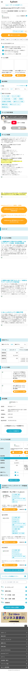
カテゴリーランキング (6, 639)
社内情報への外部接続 (6, 101)
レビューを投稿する (21, 16)
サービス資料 (13, 39)
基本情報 (2, 39)
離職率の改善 (4, 104)
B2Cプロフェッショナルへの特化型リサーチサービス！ (14, 561)
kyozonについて (5, 653)
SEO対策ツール (16, 521)
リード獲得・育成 (16, 529)
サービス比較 (25, 39)
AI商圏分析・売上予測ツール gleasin (13, 492)
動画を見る (3, 643)
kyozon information (5, 650)
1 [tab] (12, 623)
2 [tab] (14, 623)
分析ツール (15, 501)
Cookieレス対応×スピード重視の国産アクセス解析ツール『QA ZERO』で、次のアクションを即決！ (13, 538)
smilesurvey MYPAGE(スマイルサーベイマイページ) (14, 221)
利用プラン (8, 39)
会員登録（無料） (5, 660)
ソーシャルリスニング (17, 554)
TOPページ (3, 632)
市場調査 (21, 98)
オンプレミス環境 (5, 96)
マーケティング (16, 496)
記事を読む (3, 646)
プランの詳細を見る (21, 85)
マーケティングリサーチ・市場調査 (19, 499)
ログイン (3, 657)
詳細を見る (22, 509)
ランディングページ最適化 (18, 526)
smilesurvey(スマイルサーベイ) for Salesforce (14, 209)
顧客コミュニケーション (15, 104)
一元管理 (14, 98)
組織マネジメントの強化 (18, 101)
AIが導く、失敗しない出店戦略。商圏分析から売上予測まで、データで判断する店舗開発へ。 (14, 506)
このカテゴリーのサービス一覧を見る (13, 570)
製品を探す (3, 636)
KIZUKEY (5, 547)
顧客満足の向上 (5, 107)
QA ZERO (5, 515)
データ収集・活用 (16, 494)
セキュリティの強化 (16, 96)
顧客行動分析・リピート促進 (18, 533)
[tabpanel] (14, 617)
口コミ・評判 (19, 39)
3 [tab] (16, 623)
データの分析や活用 (6, 98)
